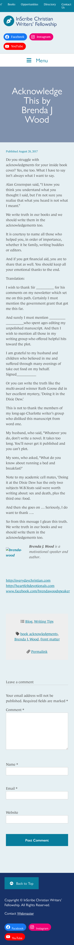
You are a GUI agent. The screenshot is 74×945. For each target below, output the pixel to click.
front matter (50, 639)
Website (12, 813)
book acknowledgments (39, 634)
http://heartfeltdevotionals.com (30, 586)
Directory (50, 4)
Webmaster (25, 913)
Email (11, 788)
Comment (15, 710)
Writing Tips (43, 621)
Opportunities (29, 4)
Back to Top (24, 883)
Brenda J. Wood (26, 639)
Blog (28, 621)
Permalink (39, 652)
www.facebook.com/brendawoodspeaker (38, 591)
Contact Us (66, 6)
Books (11, 4)
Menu (41, 60)
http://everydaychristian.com (28, 580)
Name (12, 764)
